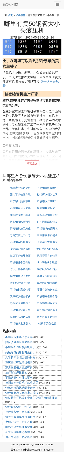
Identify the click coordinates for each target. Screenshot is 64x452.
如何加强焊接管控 (16, 372)
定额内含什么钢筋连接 (19, 422)
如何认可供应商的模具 (19, 342)
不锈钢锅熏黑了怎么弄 (19, 337)
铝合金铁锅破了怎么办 (19, 407)
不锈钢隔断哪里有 (20, 242)
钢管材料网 (10, 4)
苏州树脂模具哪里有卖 (19, 367)
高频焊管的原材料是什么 (20, 352)
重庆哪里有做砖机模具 (19, 362)
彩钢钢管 (20, 15)
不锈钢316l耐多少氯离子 (20, 347)
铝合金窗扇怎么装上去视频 (21, 392)
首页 (10, 15)
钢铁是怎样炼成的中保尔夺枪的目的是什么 (31, 398)
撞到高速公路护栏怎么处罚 (21, 382)
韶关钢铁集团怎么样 (17, 432)
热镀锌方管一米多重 (17, 412)
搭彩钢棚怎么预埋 (20, 221)
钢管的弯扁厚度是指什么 (20, 417)
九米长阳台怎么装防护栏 (20, 357)
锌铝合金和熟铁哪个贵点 (20, 388)
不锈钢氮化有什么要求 (19, 377)
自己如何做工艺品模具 (19, 437)
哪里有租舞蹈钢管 (47, 276)
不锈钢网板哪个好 (47, 296)
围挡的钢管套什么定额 (19, 427)
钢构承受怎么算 (47, 323)
